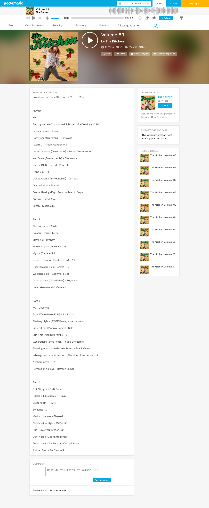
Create (173, 3)
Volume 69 (42, 9)
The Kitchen (42, 12)
